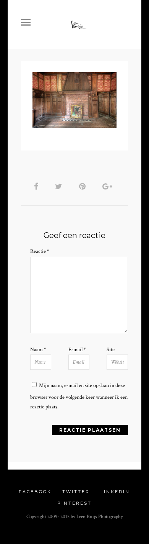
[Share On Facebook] (37, 186)
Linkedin (115, 491)
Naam (38, 349)
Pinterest (74, 503)
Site (111, 349)
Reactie (39, 251)
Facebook (35, 491)
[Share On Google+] (109, 186)
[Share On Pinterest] (83, 186)
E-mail (77, 349)
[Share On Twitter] (60, 186)
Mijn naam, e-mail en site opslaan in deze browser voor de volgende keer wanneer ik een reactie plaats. (79, 396)
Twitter (76, 491)
